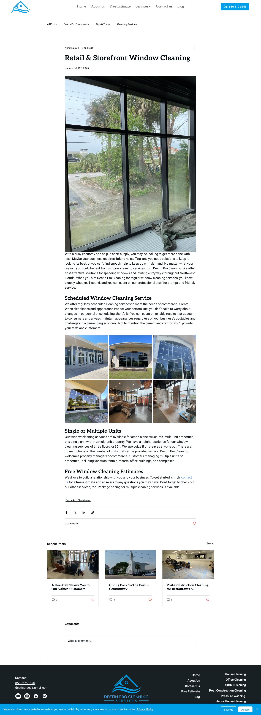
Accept (245, 709)
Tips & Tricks (103, 24)
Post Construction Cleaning (227, 690)
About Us (193, 680)
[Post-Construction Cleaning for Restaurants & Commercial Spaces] (188, 564)
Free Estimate (190, 691)
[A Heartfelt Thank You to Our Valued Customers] (73, 564)
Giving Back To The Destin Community (129, 587)
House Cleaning (235, 674)
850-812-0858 (25, 683)
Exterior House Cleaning (230, 701)
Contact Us (192, 686)
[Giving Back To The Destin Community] (130, 564)
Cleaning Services (127, 24)
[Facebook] (36, 696)
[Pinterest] (45, 696)
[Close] (257, 709)
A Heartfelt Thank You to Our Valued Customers (70, 587)
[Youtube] (18, 696)
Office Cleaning (236, 679)
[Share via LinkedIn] (84, 512)
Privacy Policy (145, 709)
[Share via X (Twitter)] (75, 512)
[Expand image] (86, 357)
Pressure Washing (233, 696)
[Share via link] (92, 512)
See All (210, 543)
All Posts (52, 24)
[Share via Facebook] (66, 512)
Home (196, 675)
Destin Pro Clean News (76, 24)
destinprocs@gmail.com (31, 687)
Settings (228, 709)
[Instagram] (27, 696)
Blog (197, 697)
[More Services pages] (150, 7)
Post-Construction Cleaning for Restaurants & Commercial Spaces (187, 587)
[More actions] (194, 48)
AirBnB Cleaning (235, 685)
